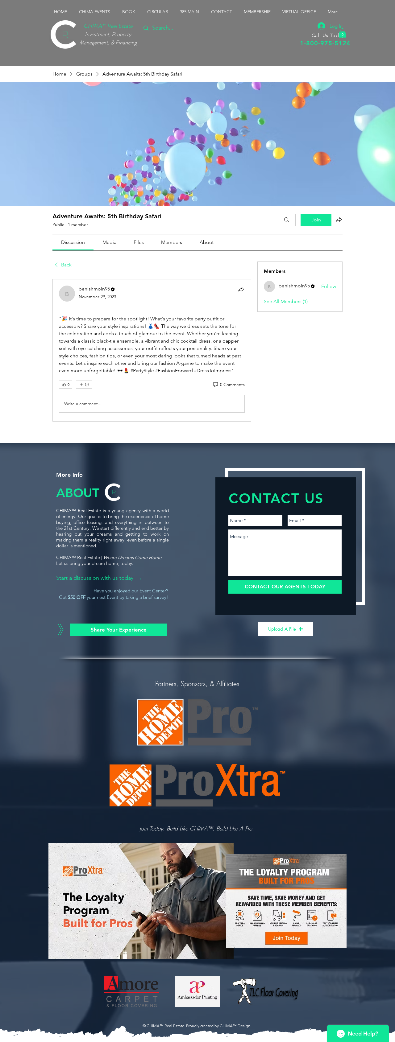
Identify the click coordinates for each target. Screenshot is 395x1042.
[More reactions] (84, 385)
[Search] (286, 220)
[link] (73, 242)
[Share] (241, 289)
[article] (151, 350)
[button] (96, 11)
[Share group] (339, 219)
